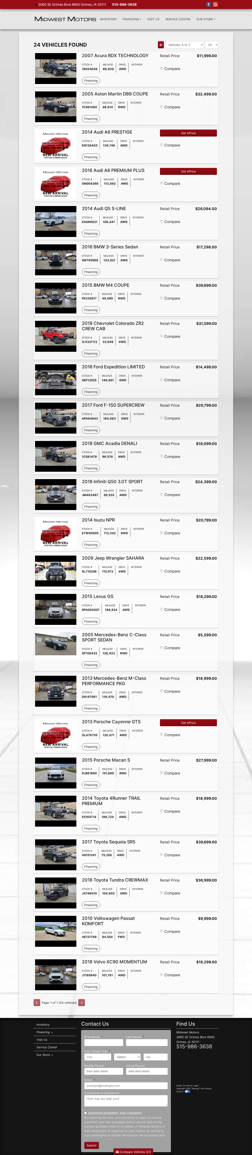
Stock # (87, 64)
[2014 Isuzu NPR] (55, 532)
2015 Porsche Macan (106, 760)
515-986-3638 (124, 4)
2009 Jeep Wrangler (113, 558)
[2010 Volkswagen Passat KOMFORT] (55, 931)
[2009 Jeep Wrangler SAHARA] (55, 571)
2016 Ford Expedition (113, 366)
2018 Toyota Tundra (115, 880)
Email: (88, 1080)
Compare (172, 69)
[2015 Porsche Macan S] (55, 772)
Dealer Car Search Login (187, 1085)
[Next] (81, 1002)
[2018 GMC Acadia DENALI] (55, 456)
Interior (137, 64)
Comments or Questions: (102, 1093)
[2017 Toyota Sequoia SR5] (55, 854)
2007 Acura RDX (115, 55)
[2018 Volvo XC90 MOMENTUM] (55, 974)
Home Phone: (135, 1065)
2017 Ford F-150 (113, 405)
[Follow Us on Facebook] (208, 4)
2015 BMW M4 (105, 285)
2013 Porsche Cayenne (111, 721)
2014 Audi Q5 (104, 208)
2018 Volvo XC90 (114, 961)
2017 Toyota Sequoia (108, 842)
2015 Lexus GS (97, 596)
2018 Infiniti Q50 (112, 481)
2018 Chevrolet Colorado (113, 326)
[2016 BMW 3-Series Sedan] (55, 259)
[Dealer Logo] (65, 19)
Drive (122, 64)
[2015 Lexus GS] (55, 609)
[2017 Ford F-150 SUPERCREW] (55, 418)
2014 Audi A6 (107, 132)
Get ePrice (188, 133)
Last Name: (134, 1037)
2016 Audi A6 (113, 170)
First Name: (92, 1037)
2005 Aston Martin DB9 (115, 94)
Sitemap (195, 1088)
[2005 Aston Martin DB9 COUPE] (55, 106)
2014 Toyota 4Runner (111, 800)
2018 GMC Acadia (109, 443)
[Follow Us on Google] (215, 4)
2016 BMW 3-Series (110, 247)
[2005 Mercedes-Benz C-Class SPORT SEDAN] (55, 643)
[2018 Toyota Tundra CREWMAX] (55, 893)
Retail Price (170, 56)
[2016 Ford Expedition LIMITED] (55, 379)
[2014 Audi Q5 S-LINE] (55, 221)
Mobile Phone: (94, 1065)
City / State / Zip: (96, 1051)
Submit (91, 1145)
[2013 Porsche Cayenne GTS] (55, 734)
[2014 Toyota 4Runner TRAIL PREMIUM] (55, 811)
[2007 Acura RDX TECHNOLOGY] (55, 68)
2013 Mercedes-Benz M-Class (114, 681)
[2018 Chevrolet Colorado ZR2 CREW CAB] (55, 336)
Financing (91, 80)
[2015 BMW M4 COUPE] (55, 298)
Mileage (108, 64)
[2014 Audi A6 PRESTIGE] (55, 144)
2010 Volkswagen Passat (108, 921)
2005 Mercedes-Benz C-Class (114, 637)
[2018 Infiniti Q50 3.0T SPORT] (55, 494)
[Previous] (37, 1002)
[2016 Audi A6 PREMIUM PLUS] (55, 183)
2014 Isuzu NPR (98, 520)
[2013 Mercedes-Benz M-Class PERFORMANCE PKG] (55, 691)
